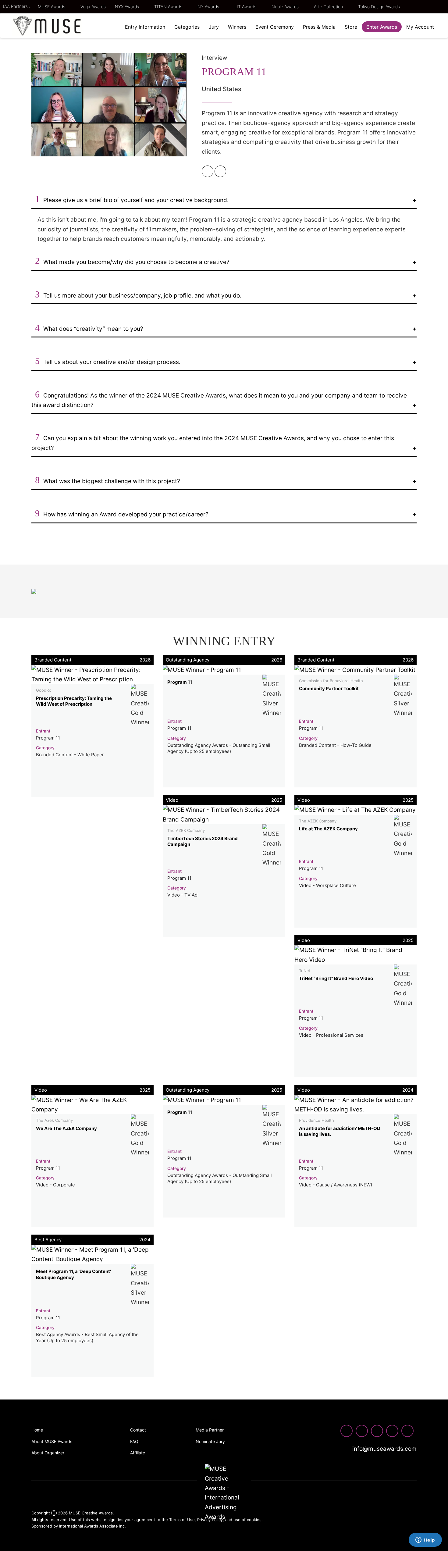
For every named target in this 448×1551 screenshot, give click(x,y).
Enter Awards (381, 27)
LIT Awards (246, 6)
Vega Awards (93, 6)
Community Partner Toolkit (329, 688)
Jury (214, 27)
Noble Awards (286, 6)
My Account (420, 27)
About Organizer (47, 1452)
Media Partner (210, 1429)
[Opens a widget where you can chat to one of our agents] (425, 1540)
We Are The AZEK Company (66, 1128)
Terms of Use (182, 1519)
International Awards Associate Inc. (92, 1526)
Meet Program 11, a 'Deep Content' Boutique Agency (73, 1274)
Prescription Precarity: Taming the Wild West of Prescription (74, 701)
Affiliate (137, 1452)
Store (351, 27)
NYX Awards (127, 6)
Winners (237, 27)
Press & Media (319, 27)
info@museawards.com (384, 1448)
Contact (138, 1429)
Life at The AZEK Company (328, 829)
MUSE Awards (52, 6)
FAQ (134, 1441)
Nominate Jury (210, 1441)
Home (37, 1429)
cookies (254, 1519)
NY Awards (208, 6)
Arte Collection (329, 6)
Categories (187, 27)
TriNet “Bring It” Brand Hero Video (336, 978)
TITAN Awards (168, 6)
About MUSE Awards (51, 1441)
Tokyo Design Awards (379, 6)
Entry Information (145, 27)
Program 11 (179, 682)
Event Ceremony (274, 27)
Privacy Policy (210, 1519)
